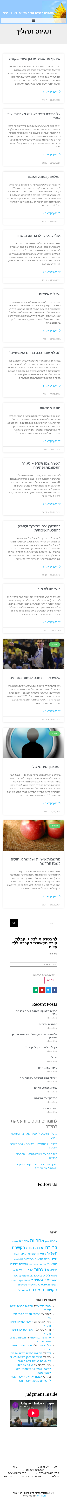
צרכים (38, 1275)
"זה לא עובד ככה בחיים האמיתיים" (34, 353)
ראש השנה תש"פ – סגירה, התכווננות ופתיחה (40, 465)
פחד (13, 1270)
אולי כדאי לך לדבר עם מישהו (38, 236)
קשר (16, 1275)
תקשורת (14, 1281)
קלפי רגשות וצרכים (49, 1473)
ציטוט (46, 1275)
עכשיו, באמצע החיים (45, 1088)
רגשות (53, 1280)
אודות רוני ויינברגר (31, 1476)
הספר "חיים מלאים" (48, 1466)
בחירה (51, 1247)
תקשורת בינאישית (27, 1284)
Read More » (52, 1018)
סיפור (24, 1270)
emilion (41, 1495)
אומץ (47, 1241)
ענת (49, 1353)
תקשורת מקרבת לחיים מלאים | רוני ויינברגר (28, 13)
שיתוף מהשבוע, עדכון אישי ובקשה (34, 59)
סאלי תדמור (44, 1306)
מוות (45, 1264)
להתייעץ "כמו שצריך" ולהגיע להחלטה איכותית (39, 528)
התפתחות (33, 1253)
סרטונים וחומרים (17, 1473)
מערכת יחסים (19, 1264)
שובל (54, 1057)
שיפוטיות (37, 1280)
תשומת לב (22, 1290)
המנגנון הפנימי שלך (45, 767)
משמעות (52, 1270)
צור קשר (8, 1476)
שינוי (47, 1280)
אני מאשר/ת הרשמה (43, 975)
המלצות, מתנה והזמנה (43, 177)
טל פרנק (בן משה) (40, 1337)
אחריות (37, 1240)
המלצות (54, 1476)
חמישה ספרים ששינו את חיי (26, 1353)
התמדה (43, 1254)
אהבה (53, 1241)
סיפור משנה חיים (47, 1067)
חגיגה (24, 1253)
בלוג (15, 1466)
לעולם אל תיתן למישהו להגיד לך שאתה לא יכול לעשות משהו (33, 1368)
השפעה (52, 1253)
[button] (33, 20)
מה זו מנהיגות (50, 408)
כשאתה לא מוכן (48, 589)
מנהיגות (38, 1264)
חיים (54, 1259)
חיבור (16, 1253)
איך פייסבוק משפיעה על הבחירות (38, 1077)
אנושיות (14, 1241)
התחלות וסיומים (48, 1024)
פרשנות (54, 1276)
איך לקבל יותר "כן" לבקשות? (41, 1047)
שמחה (27, 1280)
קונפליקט (23, 1276)
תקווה (20, 1280)
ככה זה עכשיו (50, 1108)
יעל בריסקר (44, 1345)
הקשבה (18, 1247)
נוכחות (40, 1269)
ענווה (19, 1270)
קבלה (30, 1275)
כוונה (23, 1259)
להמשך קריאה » (51, 91)
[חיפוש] (14, 923)
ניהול (30, 1270)
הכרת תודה (35, 1247)
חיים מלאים (42, 1259)
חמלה (30, 1259)
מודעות (52, 1264)
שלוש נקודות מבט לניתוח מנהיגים (34, 678)
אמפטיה (24, 1241)
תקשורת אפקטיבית (46, 1284)
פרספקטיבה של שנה (45, 1098)
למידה (17, 1259)
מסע (31, 1264)
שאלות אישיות (49, 294)
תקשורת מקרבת (43, 1289)
